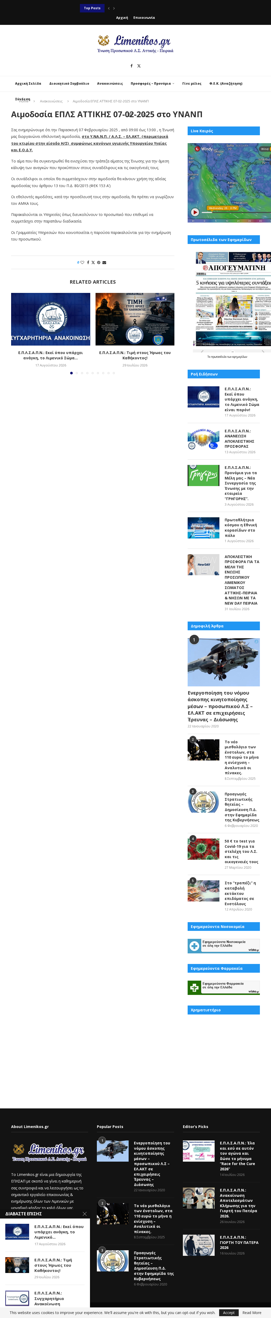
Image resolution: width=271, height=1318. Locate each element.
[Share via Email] (104, 262)
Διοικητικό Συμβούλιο (69, 83)
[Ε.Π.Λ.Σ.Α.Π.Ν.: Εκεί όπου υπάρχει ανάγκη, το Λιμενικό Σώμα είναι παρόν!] (50, 319)
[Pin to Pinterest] (98, 262)
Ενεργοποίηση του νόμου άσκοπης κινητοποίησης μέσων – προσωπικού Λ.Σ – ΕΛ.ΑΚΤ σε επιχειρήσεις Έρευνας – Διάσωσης (220, 706)
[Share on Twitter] (93, 262)
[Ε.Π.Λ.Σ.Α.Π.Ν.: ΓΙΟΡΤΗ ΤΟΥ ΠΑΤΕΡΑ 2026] (199, 1245)
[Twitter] (139, 66)
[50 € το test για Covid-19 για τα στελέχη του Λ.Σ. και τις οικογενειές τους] (203, 849)
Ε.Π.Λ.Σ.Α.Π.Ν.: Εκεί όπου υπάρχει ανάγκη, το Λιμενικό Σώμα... (50, 355)
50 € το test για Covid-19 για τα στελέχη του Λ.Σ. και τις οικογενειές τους (241, 851)
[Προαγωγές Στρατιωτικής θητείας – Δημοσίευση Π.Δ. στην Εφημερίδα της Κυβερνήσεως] (203, 802)
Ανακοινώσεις (110, 83)
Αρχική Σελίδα (28, 83)
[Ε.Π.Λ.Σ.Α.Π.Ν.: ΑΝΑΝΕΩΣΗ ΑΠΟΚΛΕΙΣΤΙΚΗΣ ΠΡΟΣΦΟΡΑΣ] (203, 439)
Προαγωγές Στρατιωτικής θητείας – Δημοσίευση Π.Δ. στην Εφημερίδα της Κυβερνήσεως (242, 806)
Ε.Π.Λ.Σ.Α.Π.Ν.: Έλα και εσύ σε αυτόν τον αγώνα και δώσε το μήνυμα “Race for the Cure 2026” (237, 1155)
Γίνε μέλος (191, 83)
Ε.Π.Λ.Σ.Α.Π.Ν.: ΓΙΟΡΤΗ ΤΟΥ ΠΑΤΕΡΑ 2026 (239, 1242)
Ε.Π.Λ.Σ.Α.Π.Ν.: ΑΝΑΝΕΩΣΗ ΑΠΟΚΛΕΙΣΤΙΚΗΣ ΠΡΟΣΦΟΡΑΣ (239, 438)
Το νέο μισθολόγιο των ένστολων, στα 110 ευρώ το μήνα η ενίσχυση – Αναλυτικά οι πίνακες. (242, 757)
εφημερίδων (239, 357)
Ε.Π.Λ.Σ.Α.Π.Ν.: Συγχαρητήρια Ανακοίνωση (49, 1298)
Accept (229, 1312)
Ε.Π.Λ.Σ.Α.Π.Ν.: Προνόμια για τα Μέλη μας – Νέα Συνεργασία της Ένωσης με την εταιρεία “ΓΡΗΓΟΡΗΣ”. (241, 483)
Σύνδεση (22, 99)
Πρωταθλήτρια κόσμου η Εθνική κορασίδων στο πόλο (126, 8)
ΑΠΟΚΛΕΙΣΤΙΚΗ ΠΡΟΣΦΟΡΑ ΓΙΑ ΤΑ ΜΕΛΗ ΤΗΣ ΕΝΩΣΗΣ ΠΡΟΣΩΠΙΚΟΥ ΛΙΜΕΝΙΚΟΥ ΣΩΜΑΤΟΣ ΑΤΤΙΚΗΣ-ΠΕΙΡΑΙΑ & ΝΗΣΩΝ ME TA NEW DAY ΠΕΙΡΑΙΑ (242, 580)
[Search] (145, 115)
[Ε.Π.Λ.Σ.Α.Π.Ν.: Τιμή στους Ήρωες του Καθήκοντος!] (135, 319)
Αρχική (122, 17)
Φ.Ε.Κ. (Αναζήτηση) (225, 83)
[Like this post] (82, 262)
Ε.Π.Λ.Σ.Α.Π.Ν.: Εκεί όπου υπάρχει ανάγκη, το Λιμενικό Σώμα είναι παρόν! (242, 399)
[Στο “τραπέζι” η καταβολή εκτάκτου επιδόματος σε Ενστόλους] (203, 891)
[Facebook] (131, 66)
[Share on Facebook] (88, 262)
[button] (109, 8)
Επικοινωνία (144, 17)
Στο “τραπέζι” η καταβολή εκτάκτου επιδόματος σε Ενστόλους (240, 893)
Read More (251, 1313)
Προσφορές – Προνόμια (151, 83)
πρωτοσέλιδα (219, 357)
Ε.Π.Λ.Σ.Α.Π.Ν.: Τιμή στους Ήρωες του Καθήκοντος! (135, 355)
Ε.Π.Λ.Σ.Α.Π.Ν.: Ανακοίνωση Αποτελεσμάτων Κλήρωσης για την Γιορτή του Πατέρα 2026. (238, 1203)
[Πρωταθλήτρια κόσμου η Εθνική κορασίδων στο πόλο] (203, 527)
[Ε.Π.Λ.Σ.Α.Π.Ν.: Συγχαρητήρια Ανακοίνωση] (17, 1298)
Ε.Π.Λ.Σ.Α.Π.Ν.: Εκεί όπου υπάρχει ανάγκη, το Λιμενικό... (59, 1232)
